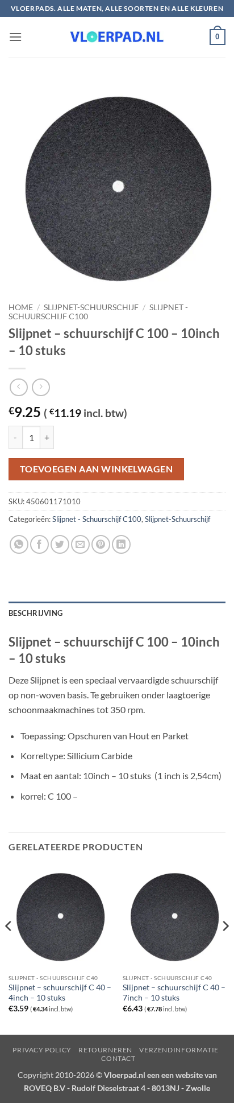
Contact (118, 1058)
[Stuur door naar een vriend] (80, 544)
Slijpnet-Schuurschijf (91, 307)
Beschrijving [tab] (35, 613)
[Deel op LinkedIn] (121, 544)
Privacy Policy (42, 1050)
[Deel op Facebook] (39, 544)
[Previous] (9, 949)
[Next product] (18, 387)
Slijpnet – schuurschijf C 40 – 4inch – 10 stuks (60, 992)
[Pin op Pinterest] (100, 544)
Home (21, 307)
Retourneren (105, 1050)
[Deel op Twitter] (60, 544)
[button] (15, 37)
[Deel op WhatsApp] (19, 544)
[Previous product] (40, 387)
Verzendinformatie (178, 1050)
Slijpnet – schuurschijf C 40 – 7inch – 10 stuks (174, 992)
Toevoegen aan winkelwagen (96, 469)
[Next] (225, 949)
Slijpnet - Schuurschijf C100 (96, 519)
